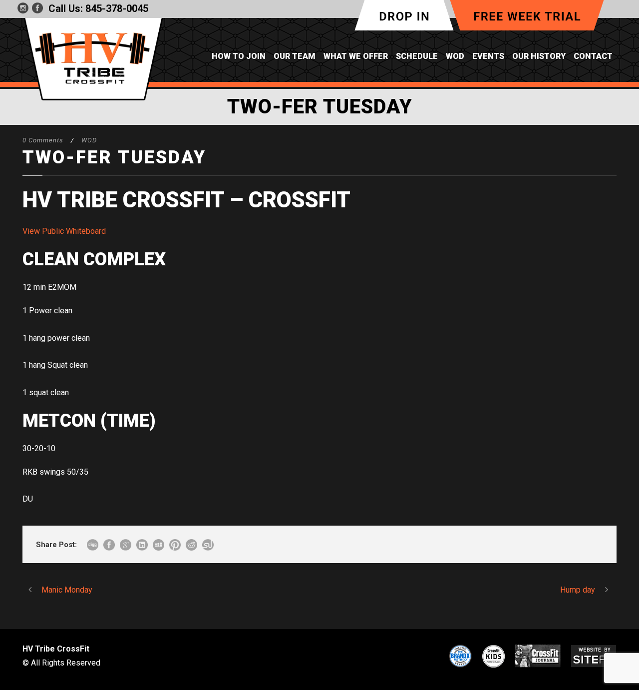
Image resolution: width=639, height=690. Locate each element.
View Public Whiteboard (64, 231)
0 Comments (42, 140)
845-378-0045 (116, 8)
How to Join (239, 56)
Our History (539, 56)
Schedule (417, 56)
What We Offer (355, 56)
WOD (455, 56)
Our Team (295, 56)
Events (488, 56)
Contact (593, 56)
